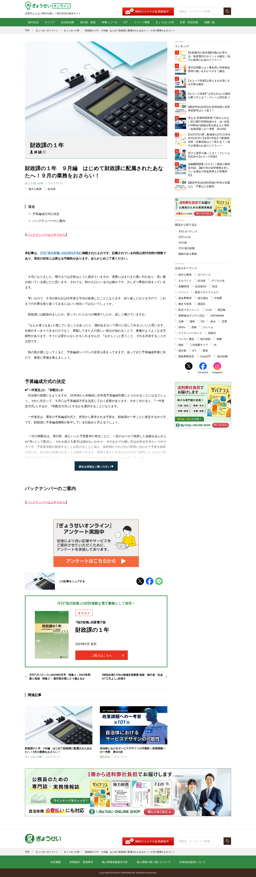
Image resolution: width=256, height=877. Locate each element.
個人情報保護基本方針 (115, 862)
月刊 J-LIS (184, 237)
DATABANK (217, 315)
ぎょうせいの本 (165, 22)
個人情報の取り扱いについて (154, 862)
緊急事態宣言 (186, 356)
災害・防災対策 (189, 22)
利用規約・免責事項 (81, 862)
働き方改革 (185, 303)
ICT (126, 22)
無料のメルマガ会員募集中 (152, 11)
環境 (205, 350)
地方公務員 (35, 189)
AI (215, 344)
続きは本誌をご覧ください (96, 466)
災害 (224, 321)
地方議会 (203, 298)
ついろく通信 (186, 339)
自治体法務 (67, 22)
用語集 (221, 309)
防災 (215, 286)
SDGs (181, 327)
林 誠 (38, 152)
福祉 (181, 344)
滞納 (194, 327)
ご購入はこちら (101, 655)
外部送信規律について (192, 862)
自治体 (51, 189)
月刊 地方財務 (186, 248)
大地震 (218, 298)
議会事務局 (185, 298)
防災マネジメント (188, 309)
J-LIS (208, 309)
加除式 (212, 333)
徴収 (192, 321)
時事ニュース (110, 22)
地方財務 (222, 356)
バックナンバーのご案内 (48, 220)
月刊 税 (182, 242)
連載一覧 (209, 22)
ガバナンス (204, 274)
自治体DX (200, 286)
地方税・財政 (88, 22)
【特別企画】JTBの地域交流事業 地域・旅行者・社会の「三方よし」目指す (132, 676)
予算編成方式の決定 (45, 213)
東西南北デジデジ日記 (191, 315)
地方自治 (33, 22)
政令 (213, 321)
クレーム (208, 327)
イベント (183, 292)
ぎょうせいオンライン (47, 30)
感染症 (201, 303)
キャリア (49, 22)
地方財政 (205, 339)
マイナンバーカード (190, 333)
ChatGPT (205, 356)
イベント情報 (142, 22)
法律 (181, 321)
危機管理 (183, 286)
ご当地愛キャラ (199, 344)
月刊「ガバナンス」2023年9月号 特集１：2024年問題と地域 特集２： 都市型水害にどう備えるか (59, 676)
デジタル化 (218, 280)
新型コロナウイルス (207, 292)
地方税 (182, 350)
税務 (219, 339)
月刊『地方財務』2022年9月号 (59, 252)
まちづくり (185, 280)
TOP (27, 30)
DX (202, 321)
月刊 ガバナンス (187, 231)
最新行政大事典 (187, 254)
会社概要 (55, 862)
